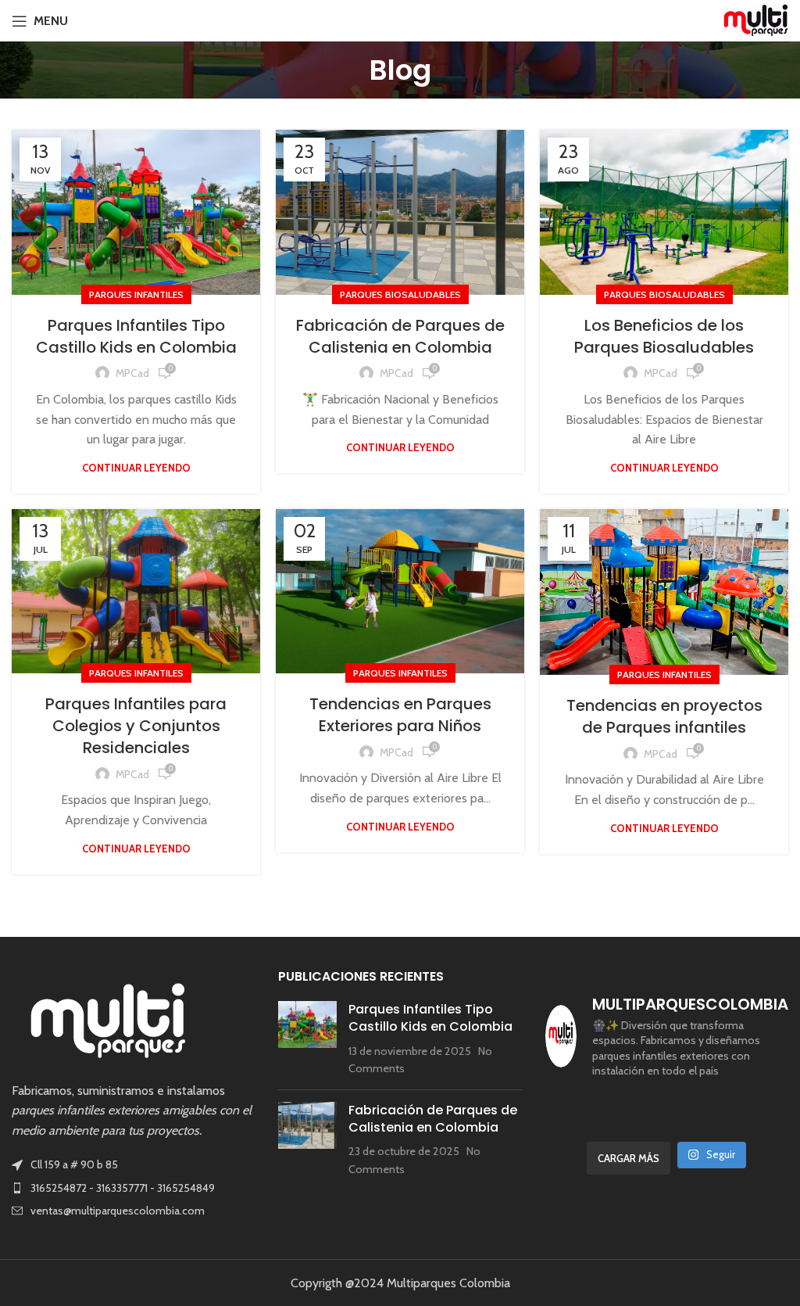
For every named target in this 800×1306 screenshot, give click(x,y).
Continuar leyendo (136, 468)
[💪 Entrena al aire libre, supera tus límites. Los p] (635, 1105)
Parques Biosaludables (400, 294)
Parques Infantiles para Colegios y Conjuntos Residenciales (400, 705)
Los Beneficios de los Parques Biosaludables (664, 336)
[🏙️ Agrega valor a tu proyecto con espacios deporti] (697, 1105)
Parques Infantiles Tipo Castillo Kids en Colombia (136, 336)
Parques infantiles (136, 294)
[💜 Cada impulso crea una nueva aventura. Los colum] (572, 1105)
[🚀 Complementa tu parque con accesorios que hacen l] (761, 1105)
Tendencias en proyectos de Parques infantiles (664, 716)
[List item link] (133, 1191)
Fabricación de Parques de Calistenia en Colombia (400, 336)
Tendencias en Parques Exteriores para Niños (136, 715)
